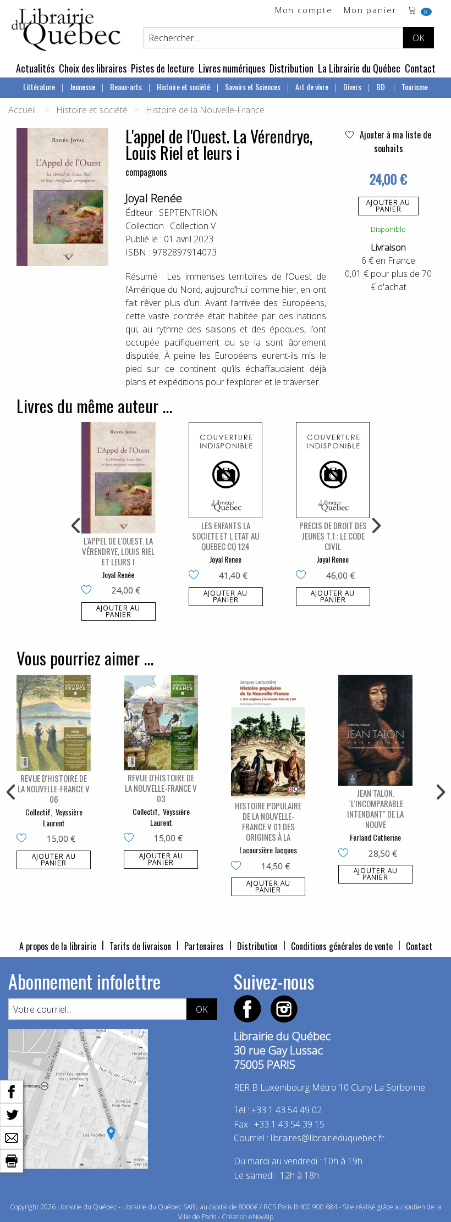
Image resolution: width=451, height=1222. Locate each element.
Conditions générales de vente (342, 946)
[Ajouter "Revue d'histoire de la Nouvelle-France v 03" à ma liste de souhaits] (131, 838)
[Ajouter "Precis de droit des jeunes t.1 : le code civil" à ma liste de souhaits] (303, 576)
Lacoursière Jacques (268, 850)
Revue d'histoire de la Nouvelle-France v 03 (161, 787)
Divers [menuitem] (352, 86)
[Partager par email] (11, 1137)
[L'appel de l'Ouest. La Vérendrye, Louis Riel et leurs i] (118, 478)
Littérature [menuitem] (39, 86)
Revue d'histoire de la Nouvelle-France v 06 (54, 788)
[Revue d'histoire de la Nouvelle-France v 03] (161, 723)
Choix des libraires (93, 68)
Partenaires (204, 946)
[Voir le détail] (118, 478)
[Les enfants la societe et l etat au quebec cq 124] (226, 470)
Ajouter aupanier (388, 206)
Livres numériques (232, 68)
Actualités (35, 68)
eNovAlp (261, 1216)
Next (375, 526)
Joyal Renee (225, 559)
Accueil (22, 110)
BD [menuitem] (381, 86)
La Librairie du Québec (359, 68)
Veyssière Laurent (62, 817)
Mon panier (370, 10)
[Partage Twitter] (11, 1114)
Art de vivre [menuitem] (311, 86)
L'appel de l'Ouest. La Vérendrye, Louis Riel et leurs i (118, 551)
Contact (420, 68)
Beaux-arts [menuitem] (126, 86)
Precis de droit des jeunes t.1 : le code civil (333, 535)
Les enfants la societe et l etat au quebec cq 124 (225, 535)
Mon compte (304, 10)
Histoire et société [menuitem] (183, 86)
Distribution (292, 68)
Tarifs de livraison (140, 946)
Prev (76, 526)
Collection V (193, 226)
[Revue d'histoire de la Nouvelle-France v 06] (53, 723)
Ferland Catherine (375, 837)
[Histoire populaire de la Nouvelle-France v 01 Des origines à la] (268, 737)
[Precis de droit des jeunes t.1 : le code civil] (333, 470)
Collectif (38, 812)
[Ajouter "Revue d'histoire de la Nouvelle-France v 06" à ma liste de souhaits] (23, 839)
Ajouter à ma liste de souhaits (394, 141)
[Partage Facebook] (11, 1091)
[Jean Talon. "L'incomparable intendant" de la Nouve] (375, 730)
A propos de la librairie (57, 946)
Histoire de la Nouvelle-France (205, 110)
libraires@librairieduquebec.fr (327, 1138)
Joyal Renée (153, 198)
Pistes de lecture (162, 68)
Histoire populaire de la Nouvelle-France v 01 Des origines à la (268, 821)
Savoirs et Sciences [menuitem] (252, 86)
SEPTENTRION (188, 213)
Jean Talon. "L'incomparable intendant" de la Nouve (375, 808)
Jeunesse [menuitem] (82, 86)
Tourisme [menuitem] (415, 86)
